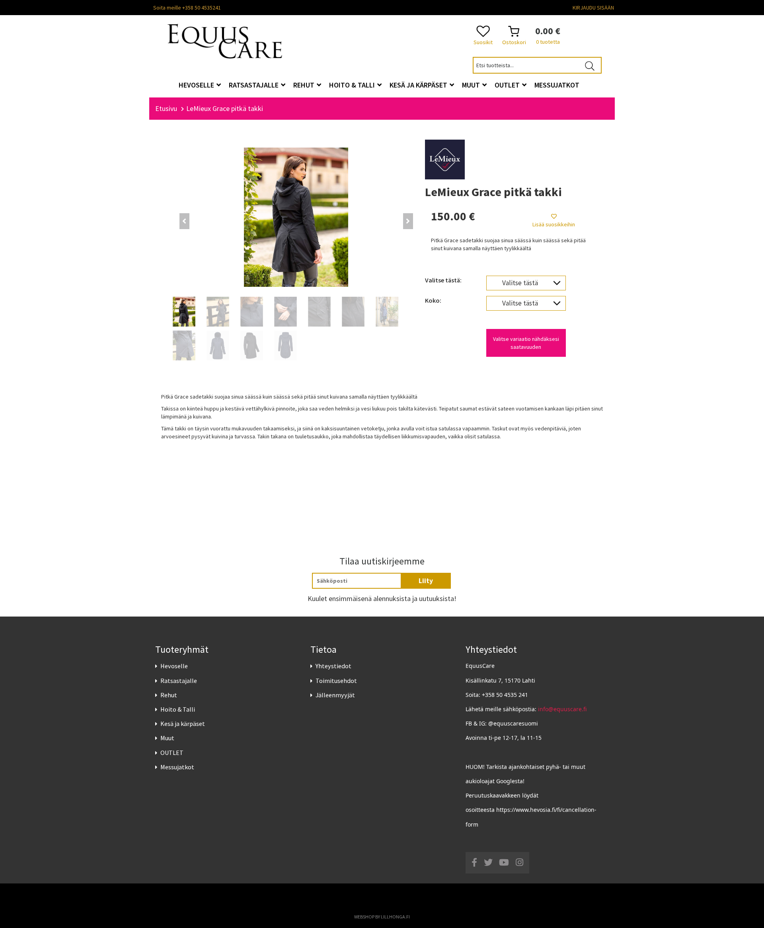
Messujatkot (177, 767)
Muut (167, 738)
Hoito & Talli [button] (352, 84)
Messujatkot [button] (556, 84)
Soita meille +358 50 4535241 (187, 7)
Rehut (168, 695)
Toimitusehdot (336, 681)
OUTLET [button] (508, 84)
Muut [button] (471, 84)
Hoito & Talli (177, 709)
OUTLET (171, 753)
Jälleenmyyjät (335, 695)
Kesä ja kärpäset (182, 724)
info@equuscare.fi (562, 709)
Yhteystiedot (333, 666)
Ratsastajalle (178, 681)
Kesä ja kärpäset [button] (419, 84)
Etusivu (166, 108)
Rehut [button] (304, 84)
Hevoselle (174, 666)
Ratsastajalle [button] (254, 84)
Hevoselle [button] (197, 84)
